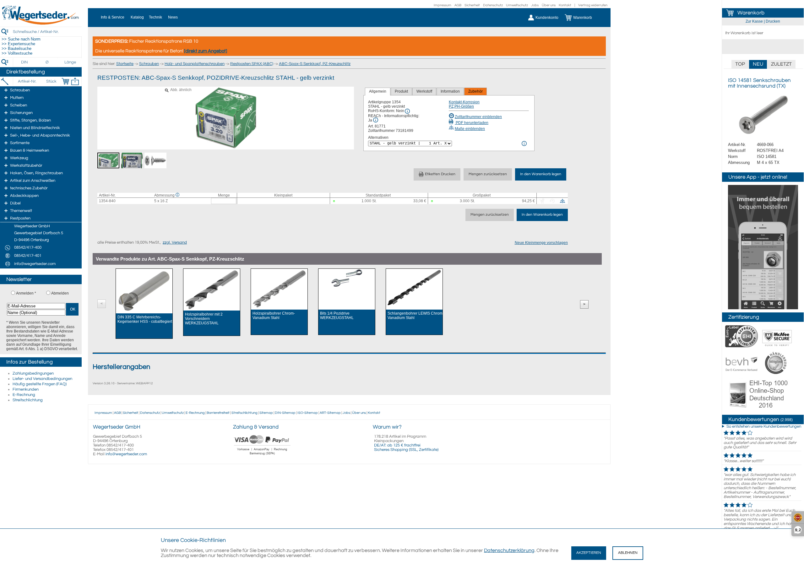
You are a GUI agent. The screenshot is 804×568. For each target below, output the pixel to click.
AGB (457, 5)
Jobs (535, 5)
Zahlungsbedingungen (33, 373)
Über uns (549, 5)
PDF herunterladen (471, 123)
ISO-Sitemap (307, 412)
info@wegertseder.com (126, 454)
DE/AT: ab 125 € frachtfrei (397, 445)
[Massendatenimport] (75, 81)
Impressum (442, 5)
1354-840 (107, 201)
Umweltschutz (517, 5)
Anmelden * (26, 293)
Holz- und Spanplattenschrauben (195, 64)
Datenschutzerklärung (509, 550)
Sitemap (266, 412)
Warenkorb (750, 13)
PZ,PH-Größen (461, 106)
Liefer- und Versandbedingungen (42, 378)
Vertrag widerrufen (592, 5)
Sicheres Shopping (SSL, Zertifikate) (406, 449)
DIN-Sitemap (285, 412)
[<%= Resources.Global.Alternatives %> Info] (524, 143)
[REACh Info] (375, 119)
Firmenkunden (26, 389)
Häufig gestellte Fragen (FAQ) (40, 384)
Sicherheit (472, 5)
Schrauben (149, 64)
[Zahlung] (262, 455)
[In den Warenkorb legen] (65, 81)
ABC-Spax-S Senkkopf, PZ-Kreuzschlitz (314, 64)
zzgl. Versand (175, 242)
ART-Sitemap (330, 412)
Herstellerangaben (121, 367)
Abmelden (60, 293)
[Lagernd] (336, 201)
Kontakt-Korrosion (464, 102)
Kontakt (565, 5)
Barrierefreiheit (218, 412)
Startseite (124, 64)
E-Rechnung (24, 394)
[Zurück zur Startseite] (41, 23)
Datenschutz (493, 5)
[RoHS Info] (407, 111)
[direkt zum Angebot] (205, 51)
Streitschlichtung (28, 400)
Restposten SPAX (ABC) (251, 64)
